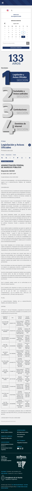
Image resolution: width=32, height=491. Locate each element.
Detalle (14, 154)
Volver (4, 141)
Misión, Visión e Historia (7, 432)
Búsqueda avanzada (16, 47)
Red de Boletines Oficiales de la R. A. (7, 445)
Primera (2, 154)
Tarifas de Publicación (6, 438)
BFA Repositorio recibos (22, 432)
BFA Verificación (21, 434)
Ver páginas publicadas (7, 161)
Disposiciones (8, 154)
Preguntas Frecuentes (22, 442)
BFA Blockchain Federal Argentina (6, 448)
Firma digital (20, 436)
